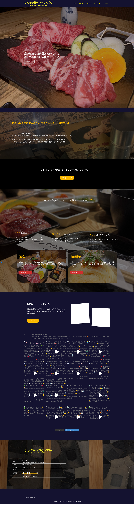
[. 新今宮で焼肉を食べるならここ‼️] (99, 395)
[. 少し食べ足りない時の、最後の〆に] (99, 351)
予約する (29, 62)
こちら (35, 476)
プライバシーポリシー (30, 497)
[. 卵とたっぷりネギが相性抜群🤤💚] (34, 416)
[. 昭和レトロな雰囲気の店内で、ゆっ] (56, 351)
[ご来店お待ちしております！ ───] (77, 395)
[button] (132, 262)
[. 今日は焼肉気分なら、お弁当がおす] (56, 373)
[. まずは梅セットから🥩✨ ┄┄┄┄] (77, 373)
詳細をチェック (67, 178)
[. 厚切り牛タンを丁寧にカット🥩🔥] (34, 395)
